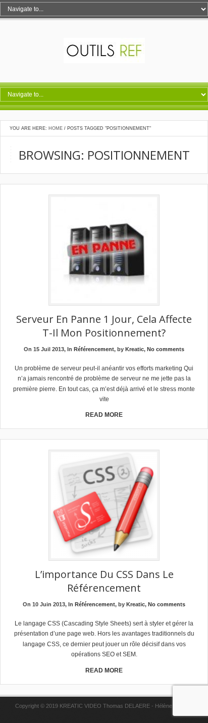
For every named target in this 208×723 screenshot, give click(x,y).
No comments (165, 349)
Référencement (94, 349)
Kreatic (134, 349)
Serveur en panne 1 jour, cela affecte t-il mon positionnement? (104, 326)
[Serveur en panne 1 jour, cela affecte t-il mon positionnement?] (104, 251)
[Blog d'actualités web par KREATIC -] (104, 61)
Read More (104, 414)
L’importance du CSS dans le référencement (104, 581)
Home (55, 128)
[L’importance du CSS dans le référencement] (104, 506)
